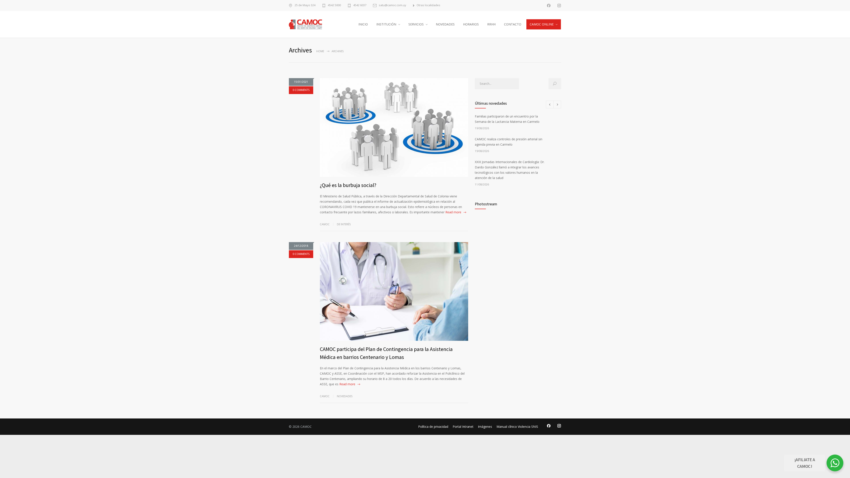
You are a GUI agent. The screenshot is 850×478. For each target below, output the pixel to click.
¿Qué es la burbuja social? (348, 185)
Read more (453, 212)
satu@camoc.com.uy (392, 5)
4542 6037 (359, 5)
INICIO (363, 24)
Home (320, 51)
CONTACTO (512, 24)
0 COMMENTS (301, 90)
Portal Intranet (463, 426)
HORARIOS (471, 24)
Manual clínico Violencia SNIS (517, 426)
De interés (344, 224)
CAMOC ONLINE (542, 24)
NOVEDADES (445, 24)
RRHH (491, 24)
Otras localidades (428, 5)
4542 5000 (334, 5)
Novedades (344, 396)
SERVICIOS (416, 24)
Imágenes (485, 426)
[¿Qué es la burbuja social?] (394, 127)
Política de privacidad (433, 426)
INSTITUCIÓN (386, 24)
